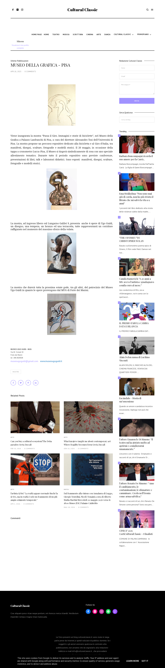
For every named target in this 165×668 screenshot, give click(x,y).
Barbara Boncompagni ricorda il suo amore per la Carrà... (136, 158)
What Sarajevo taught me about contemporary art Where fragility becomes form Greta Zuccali (87, 443)
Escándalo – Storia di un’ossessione (130, 400)
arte (12, 437)
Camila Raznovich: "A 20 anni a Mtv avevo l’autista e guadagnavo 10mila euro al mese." (136, 282)
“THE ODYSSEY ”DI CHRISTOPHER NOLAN (131, 239)
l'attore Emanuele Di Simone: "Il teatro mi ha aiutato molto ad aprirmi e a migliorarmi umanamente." (136, 444)
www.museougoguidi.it (51, 361)
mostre (16, 372)
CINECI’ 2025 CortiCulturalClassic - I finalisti (136, 532)
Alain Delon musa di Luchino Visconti (134, 359)
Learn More (132, 661)
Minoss (20, 41)
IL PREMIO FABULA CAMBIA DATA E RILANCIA (134, 325)
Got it (145, 661)
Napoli (66, 489)
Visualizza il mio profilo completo (20, 46)
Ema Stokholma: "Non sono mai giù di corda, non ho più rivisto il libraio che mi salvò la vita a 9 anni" (136, 198)
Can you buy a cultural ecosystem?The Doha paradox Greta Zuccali (31, 443)
